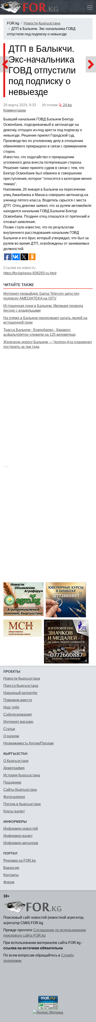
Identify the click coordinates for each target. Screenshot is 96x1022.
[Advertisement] (48, 402)
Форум (8, 882)
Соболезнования (17, 714)
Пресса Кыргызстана (20, 686)
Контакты (11, 875)
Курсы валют (14, 811)
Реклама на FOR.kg (19, 860)
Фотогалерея (14, 797)
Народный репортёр (20, 693)
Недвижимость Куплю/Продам (28, 743)
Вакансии (11, 868)
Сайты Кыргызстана (20, 790)
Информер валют (18, 836)
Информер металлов (20, 843)
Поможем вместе (17, 700)
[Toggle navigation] (89, 7)
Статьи (9, 729)
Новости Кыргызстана (42, 23)
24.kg (67, 105)
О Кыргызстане (16, 761)
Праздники (12, 782)
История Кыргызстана (21, 775)
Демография (14, 768)
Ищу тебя (11, 707)
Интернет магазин (18, 722)
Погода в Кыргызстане (22, 804)
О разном (11, 736)
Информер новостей (20, 828)
